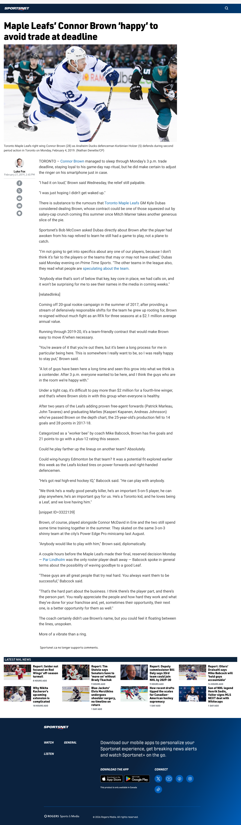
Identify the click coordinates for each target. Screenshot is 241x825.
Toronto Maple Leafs (121, 203)
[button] (226, 8)
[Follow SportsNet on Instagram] (190, 778)
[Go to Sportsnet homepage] (17, 9)
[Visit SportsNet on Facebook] (179, 778)
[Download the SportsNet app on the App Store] (111, 778)
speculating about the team (106, 268)
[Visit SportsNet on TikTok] (158, 789)
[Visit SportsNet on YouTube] (169, 778)
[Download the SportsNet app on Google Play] (137, 778)
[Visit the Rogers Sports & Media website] (61, 816)
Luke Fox (19, 171)
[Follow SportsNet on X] (158, 778)
